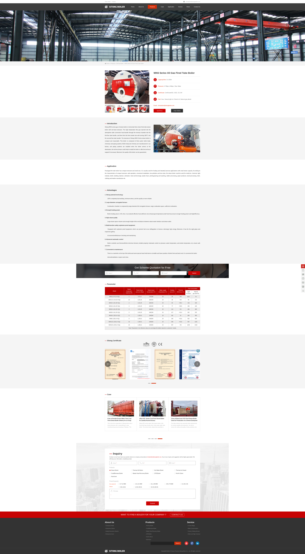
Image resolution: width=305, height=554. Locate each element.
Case (162, 6)
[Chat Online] (303, 266)
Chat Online (177, 111)
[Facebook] (303, 278)
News (188, 6)
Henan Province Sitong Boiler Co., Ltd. (181, 551)
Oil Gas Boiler (119, 63)
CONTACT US (177, 515)
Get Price (159, 111)
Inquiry (114, 1)
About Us (141, 6)
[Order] (303, 270)
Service (180, 6)
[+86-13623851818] (303, 274)
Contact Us (197, 6)
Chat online (108, 1)
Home (132, 6)
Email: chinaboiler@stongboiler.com (164, 105)
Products (152, 6)
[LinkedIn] (303, 282)
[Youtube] (303, 287)
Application (171, 6)
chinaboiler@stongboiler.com (193, 1)
